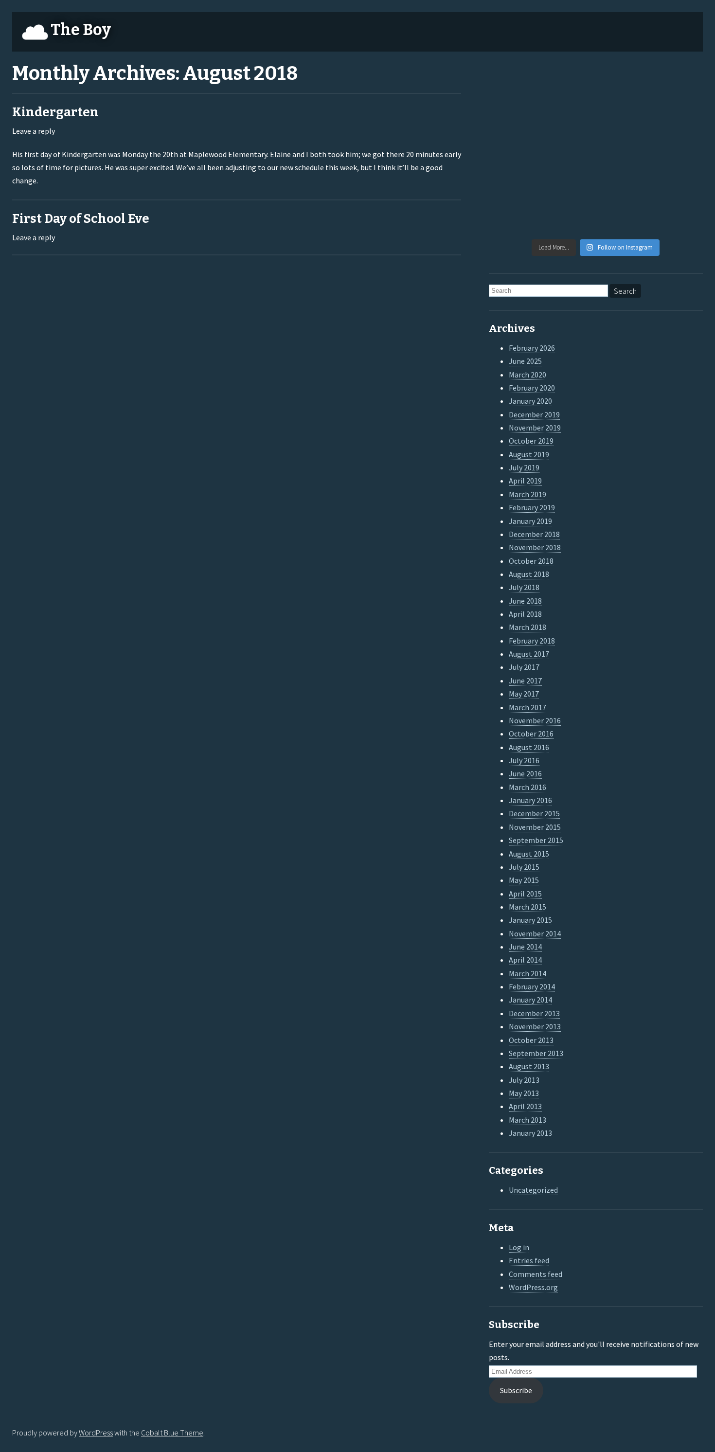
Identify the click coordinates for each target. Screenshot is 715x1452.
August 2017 (529, 654)
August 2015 (529, 854)
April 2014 (525, 960)
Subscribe (516, 1390)
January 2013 (530, 1133)
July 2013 (524, 1080)
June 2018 (525, 601)
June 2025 (525, 361)
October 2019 (531, 441)
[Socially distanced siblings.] (568, 150)
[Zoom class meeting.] (623, 150)
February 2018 (532, 640)
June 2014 (525, 946)
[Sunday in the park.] (678, 217)
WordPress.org (533, 1287)
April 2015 (525, 893)
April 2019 (525, 480)
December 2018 (534, 534)
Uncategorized (533, 1190)
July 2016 (524, 760)
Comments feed (535, 1274)
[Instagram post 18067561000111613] (514, 217)
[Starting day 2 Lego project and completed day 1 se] (623, 183)
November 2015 (535, 827)
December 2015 (534, 813)
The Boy (81, 29)
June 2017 (525, 680)
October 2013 (531, 1040)
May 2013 (524, 1093)
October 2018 (531, 561)
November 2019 (535, 427)
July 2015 (524, 867)
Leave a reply (33, 131)
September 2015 (536, 840)
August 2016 (529, 747)
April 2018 (525, 614)
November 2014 (535, 933)
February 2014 (532, 986)
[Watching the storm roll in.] (514, 84)
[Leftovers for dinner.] (568, 183)
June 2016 (525, 773)
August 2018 (529, 574)
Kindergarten (55, 112)
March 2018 (527, 627)
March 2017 (527, 707)
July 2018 (524, 587)
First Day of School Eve (80, 218)
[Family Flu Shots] (678, 117)
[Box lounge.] (678, 150)
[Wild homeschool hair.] (514, 117)
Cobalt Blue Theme (172, 1432)
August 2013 (529, 1066)
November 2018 (535, 547)
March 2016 (527, 787)
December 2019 (534, 414)
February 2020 (532, 388)
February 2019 (532, 507)
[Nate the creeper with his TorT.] (623, 84)
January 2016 (530, 800)
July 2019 (524, 467)
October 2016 (531, 733)
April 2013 (525, 1106)
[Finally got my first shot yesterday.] (568, 117)
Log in (519, 1247)
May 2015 (524, 880)
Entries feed (529, 1260)
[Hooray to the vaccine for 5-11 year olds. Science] (568, 84)
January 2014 (530, 999)
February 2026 (532, 348)
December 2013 (534, 1013)
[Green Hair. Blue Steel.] (623, 217)
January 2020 (530, 401)
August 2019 (529, 454)
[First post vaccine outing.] (678, 84)
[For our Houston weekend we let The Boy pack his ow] (514, 183)
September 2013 (536, 1053)
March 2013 (527, 1120)
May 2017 (524, 694)
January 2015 (530, 920)
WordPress (96, 1432)
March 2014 (527, 973)
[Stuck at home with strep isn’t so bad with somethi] (678, 183)
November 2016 (535, 720)
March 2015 (527, 907)
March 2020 (527, 374)
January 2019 (530, 521)
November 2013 (535, 1026)
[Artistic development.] (568, 217)
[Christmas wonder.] (623, 117)
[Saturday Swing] (514, 150)
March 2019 (527, 494)
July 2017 (524, 667)
